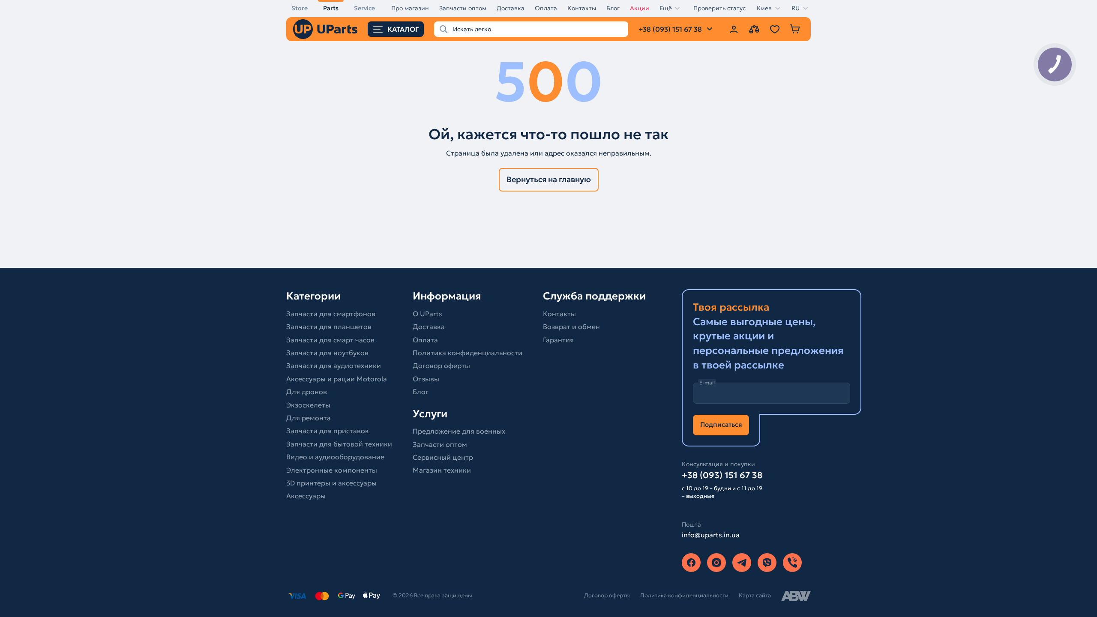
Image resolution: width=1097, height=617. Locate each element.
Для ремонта (308, 417)
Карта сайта (755, 595)
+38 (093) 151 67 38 (722, 475)
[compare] (754, 29)
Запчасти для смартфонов (330, 313)
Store (299, 8)
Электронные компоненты (331, 470)
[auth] (733, 29)
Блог (613, 8)
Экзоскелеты (308, 405)
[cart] (795, 29)
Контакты (581, 8)
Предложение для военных (459, 431)
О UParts (427, 313)
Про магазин (410, 8)
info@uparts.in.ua (711, 534)
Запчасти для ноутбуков (327, 352)
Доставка (511, 8)
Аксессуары (306, 495)
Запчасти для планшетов (329, 326)
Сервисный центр (443, 457)
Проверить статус (719, 8)
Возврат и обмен (571, 326)
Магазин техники (442, 470)
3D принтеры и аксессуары (331, 483)
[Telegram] (741, 562)
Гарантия (558, 339)
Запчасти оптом (462, 8)
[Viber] (767, 562)
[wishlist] (774, 29)
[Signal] (792, 562)
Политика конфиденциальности (467, 352)
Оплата (546, 8)
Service (364, 8)
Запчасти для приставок (327, 430)
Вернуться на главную (549, 179)
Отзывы (426, 378)
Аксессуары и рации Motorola (336, 378)
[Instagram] (716, 562)
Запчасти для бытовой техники (339, 444)
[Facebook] (691, 562)
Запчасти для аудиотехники (333, 365)
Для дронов (306, 391)
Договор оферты (441, 365)
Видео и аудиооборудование (335, 456)
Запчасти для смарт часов (330, 339)
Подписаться (721, 424)
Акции (639, 8)
